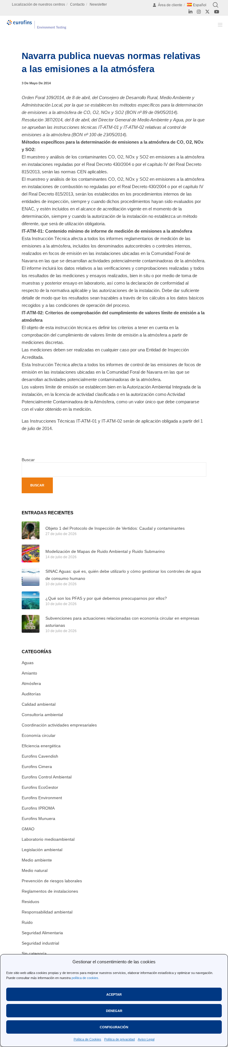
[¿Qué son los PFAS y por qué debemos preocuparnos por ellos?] (30, 600)
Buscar (28, 459)
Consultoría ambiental (42, 714)
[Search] (215, 5)
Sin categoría (34, 953)
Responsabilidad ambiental (47, 912)
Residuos (30, 901)
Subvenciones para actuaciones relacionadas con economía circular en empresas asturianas (122, 622)
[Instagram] (199, 11)
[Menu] (218, 25)
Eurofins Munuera (38, 818)
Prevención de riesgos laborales (52, 880)
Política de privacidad (119, 1039)
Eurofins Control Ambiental (47, 777)
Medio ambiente (37, 860)
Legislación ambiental (42, 849)
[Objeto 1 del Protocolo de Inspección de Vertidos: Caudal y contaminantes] (30, 530)
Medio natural (35, 870)
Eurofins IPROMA (38, 808)
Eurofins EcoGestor (40, 787)
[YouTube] (216, 11)
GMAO (28, 829)
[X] (207, 11)
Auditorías (31, 693)
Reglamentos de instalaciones (50, 891)
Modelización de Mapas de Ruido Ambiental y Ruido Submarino (105, 551)
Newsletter (98, 4)
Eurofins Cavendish (40, 756)
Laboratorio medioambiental (48, 839)
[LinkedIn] (190, 11)
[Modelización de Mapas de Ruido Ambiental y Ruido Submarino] (30, 553)
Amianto (29, 673)
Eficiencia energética (41, 745)
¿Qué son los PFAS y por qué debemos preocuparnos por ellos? (106, 598)
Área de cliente (170, 5)
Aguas (28, 662)
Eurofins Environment (42, 797)
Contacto (77, 4)
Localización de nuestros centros (38, 4)
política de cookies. (85, 978)
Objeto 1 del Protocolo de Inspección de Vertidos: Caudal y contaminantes (115, 528)
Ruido (27, 922)
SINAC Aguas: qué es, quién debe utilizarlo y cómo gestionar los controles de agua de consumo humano (123, 575)
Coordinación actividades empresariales (59, 725)
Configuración (114, 1027)
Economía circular (39, 735)
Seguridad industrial (40, 943)
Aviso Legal (146, 1039)
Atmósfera (31, 683)
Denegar (114, 1011)
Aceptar (114, 994)
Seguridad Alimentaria (42, 932)
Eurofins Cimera (37, 766)
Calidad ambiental (39, 704)
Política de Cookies (87, 1039)
